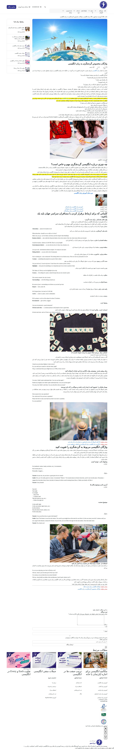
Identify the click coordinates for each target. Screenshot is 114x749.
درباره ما (92, 11)
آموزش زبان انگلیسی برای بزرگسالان (73, 211)
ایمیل (105, 631)
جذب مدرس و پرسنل (69, 11)
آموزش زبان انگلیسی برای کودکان (74, 207)
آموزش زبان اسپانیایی (102, 697)
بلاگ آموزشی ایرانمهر (98, 16)
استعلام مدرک (78, 686)
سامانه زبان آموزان (23, 7)
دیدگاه (105, 624)
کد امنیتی (103, 639)
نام (106, 626)
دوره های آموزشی (101, 11)
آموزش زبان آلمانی (103, 686)
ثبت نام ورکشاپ (78, 690)
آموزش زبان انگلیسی (102, 682)
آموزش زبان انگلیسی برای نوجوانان (74, 209)
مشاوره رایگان (11, 7)
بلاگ (81, 694)
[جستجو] (45, 7)
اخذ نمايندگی (79, 682)
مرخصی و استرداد (52, 686)
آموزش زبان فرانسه (102, 690)
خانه (105, 10)
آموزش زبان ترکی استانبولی (100, 694)
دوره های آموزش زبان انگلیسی (83, 193)
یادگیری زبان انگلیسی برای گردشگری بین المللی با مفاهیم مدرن (83, 444)
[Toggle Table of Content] (106, 162)
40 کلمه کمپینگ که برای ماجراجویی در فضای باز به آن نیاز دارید (84, 442)
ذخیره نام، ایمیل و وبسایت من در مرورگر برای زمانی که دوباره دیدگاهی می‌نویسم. (86, 637)
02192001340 (35, 7)
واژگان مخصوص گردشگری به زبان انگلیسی (89, 589)
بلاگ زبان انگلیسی (87, 16)
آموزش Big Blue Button (50, 697)
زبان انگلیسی (96, 70)
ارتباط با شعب (84, 10)
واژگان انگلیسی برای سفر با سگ (91, 586)
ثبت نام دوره (78, 11)
